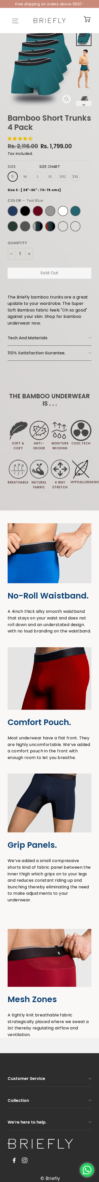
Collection (18, 1100)
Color (25, 200)
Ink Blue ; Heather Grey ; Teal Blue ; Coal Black (63, 226)
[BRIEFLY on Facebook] (14, 1160)
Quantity (17, 243)
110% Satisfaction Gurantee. (36, 353)
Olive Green (13, 226)
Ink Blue (13, 211)
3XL (75, 176)
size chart (49, 166)
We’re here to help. (27, 1122)
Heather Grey (50, 211)
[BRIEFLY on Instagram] (24, 1160)
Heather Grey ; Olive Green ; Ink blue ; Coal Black (38, 226)
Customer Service (26, 1078)
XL (50, 176)
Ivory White (63, 211)
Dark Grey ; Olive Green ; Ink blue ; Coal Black (75, 226)
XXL (63, 176)
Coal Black (25, 211)
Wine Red (38, 211)
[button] (21, 139)
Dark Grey (25, 226)
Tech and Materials (27, 338)
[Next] (83, 103)
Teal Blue (75, 211)
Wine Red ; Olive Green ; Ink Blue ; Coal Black (50, 226)
